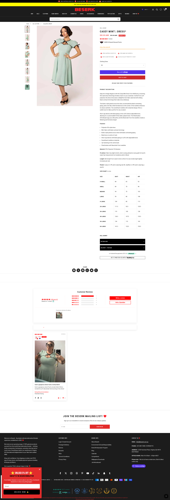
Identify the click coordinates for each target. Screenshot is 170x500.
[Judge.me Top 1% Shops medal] (106, 491)
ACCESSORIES (90, 13)
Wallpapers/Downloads (98, 459)
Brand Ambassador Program (100, 447)
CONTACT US (135, 438)
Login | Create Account (65, 442)
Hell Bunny (103, 28)
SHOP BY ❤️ (136, 13)
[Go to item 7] (27, 79)
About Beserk (95, 442)
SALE (38, 13)
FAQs (60, 453)
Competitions (95, 456)
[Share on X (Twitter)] (78, 270)
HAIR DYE (64, 13)
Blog (93, 450)
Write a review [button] (120, 298)
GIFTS (119, 13)
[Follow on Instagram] (71, 473)
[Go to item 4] (27, 54)
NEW (32, 13)
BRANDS (127, 13)
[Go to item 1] (27, 29)
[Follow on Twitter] (65, 473)
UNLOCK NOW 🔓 (21, 492)
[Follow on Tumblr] (109, 473)
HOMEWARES (101, 13)
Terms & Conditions (64, 456)
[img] (38, 334)
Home (27, 23)
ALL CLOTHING (36, 23)
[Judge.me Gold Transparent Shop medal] (92, 491)
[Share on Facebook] (74, 270)
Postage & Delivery (64, 445)
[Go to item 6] (27, 71)
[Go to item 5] (27, 62)
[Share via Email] (91, 270)
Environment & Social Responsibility (101, 445)
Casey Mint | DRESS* (47, 23)
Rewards (61, 450)
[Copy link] (96, 270)
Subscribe (100, 426)
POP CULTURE (111, 13)
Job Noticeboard (96, 462)
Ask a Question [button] (120, 302)
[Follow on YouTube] (87, 473)
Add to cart (123, 77)
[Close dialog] (39, 469)
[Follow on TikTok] (93, 473)
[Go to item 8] (27, 87)
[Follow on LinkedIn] (98, 473)
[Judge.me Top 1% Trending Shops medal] (114, 491)
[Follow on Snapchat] (104, 473)
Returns (61, 447)
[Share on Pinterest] (83, 270)
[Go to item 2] (27, 37)
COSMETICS (74, 13)
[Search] (118, 19)
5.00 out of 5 (54, 299)
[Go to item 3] (27, 45)
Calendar (94, 453)
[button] (104, 39)
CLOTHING (45, 13)
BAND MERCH (55, 13)
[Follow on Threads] (76, 473)
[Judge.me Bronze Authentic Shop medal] (99, 491)
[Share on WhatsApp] (87, 270)
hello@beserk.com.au (142, 442)
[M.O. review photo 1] (50, 361)
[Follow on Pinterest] (82, 473)
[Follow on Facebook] (60, 473)
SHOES (81, 13)
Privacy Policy (62, 459)
